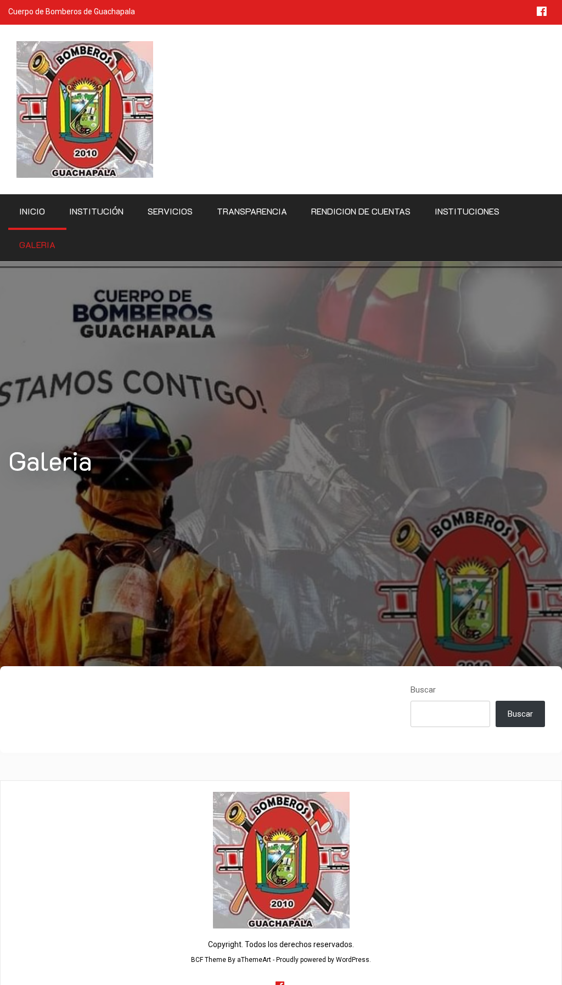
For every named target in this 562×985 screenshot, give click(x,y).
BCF (197, 960)
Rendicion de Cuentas (361, 211)
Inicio (32, 211)
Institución (96, 211)
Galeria (37, 244)
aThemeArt (254, 960)
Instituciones (467, 211)
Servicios (170, 211)
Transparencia (252, 211)
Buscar (423, 690)
